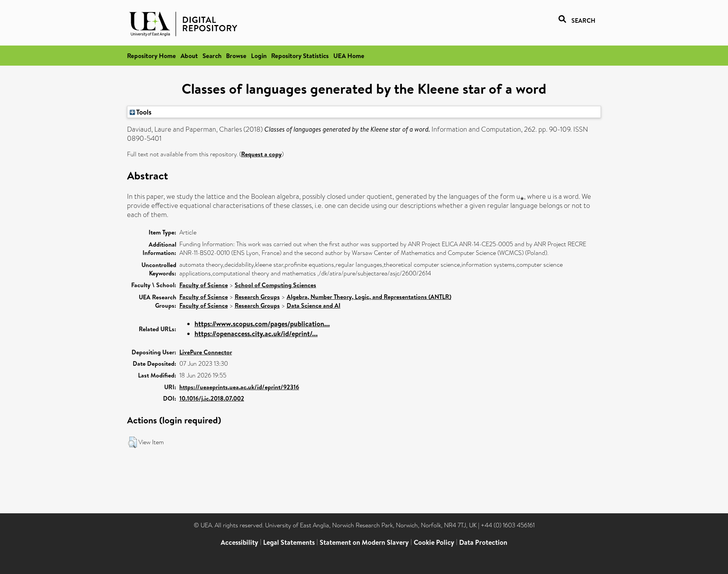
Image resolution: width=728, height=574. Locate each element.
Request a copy (261, 154)
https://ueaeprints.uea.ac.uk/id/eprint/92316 (239, 387)
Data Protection (483, 542)
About (189, 55)
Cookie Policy (434, 542)
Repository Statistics (300, 55)
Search (211, 55)
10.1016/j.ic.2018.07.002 (211, 398)
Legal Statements (289, 542)
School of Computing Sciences (275, 285)
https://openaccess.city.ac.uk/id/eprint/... (256, 333)
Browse (236, 55)
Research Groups (257, 297)
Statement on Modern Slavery (364, 542)
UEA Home (348, 55)
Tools (143, 112)
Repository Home (151, 55)
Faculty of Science (203, 285)
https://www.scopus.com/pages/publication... (262, 324)
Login (259, 55)
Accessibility (239, 542)
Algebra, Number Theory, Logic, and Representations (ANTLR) (369, 297)
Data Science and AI (313, 305)
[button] (132, 442)
